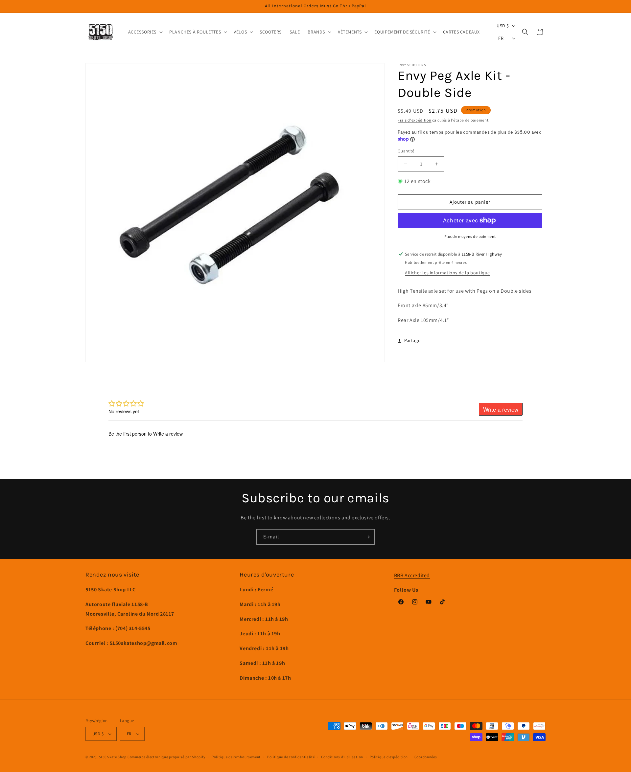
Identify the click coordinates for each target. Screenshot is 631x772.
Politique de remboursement (236, 757)
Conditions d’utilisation (342, 757)
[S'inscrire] (367, 537)
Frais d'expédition (415, 120)
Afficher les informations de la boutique (447, 272)
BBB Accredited (412, 575)
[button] (145, 32)
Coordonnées (425, 757)
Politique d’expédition (389, 757)
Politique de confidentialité (291, 757)
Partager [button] (413, 340)
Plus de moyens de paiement (470, 236)
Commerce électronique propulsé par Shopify (166, 757)
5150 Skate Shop (113, 757)
